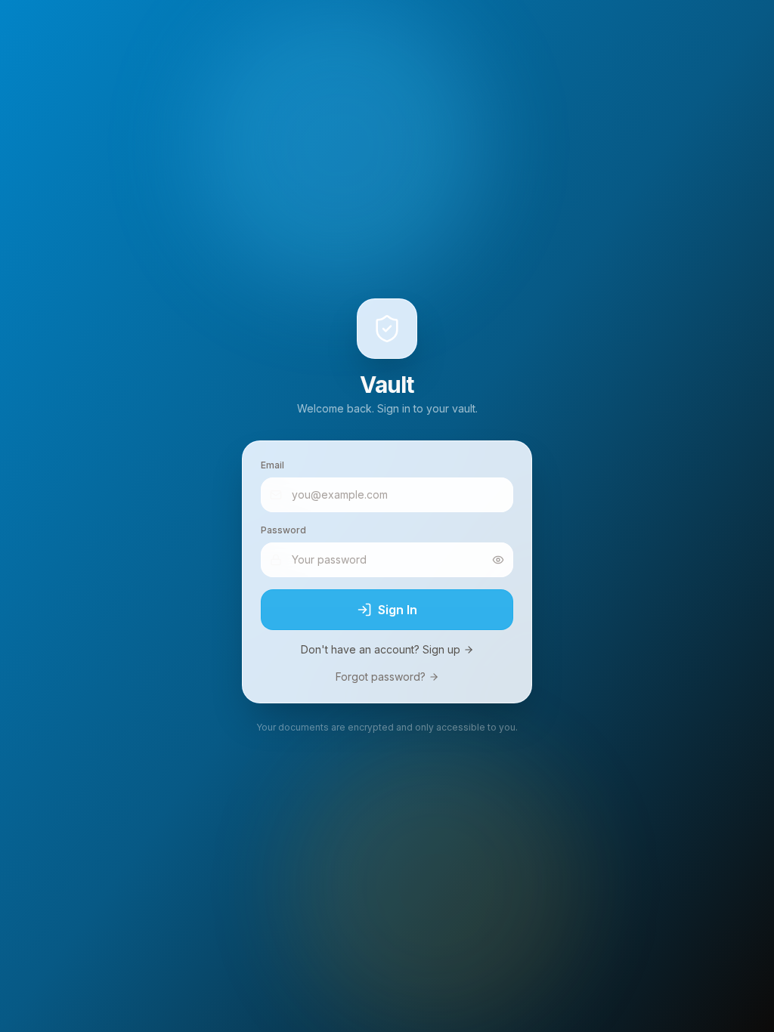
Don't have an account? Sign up (380, 649)
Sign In (397, 609)
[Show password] (498, 560)
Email (272, 465)
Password (283, 530)
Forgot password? (381, 676)
